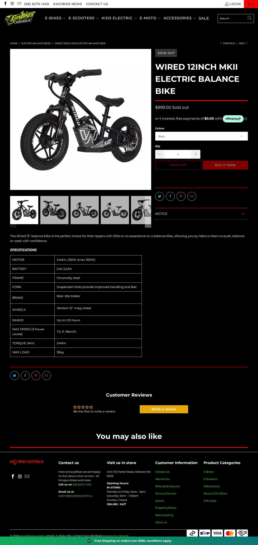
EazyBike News (67, 4)
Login (235, 4)
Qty (157, 146)
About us (161, 522)
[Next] (148, 119)
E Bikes (208, 471)
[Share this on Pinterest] (181, 196)
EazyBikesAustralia (32, 535)
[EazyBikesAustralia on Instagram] (12, 4)
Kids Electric (212, 486)
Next (242, 43)
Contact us (97, 4)
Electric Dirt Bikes (215, 493)
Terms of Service (165, 493)
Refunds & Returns (167, 486)
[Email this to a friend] (191, 196)
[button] (55, 18)
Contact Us (162, 471)
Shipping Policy (165, 507)
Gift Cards (210, 500)
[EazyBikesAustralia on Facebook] (5, 4)
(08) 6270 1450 (36, 4)
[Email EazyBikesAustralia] (19, 4)
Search (159, 500)
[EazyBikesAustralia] (20, 18)
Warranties (162, 479)
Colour (159, 128)
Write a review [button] (163, 409)
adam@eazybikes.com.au (75, 495)
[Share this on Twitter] (159, 196)
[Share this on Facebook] (170, 196)
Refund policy (164, 515)
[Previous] (13, 119)
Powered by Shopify (116, 535)
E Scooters (210, 479)
